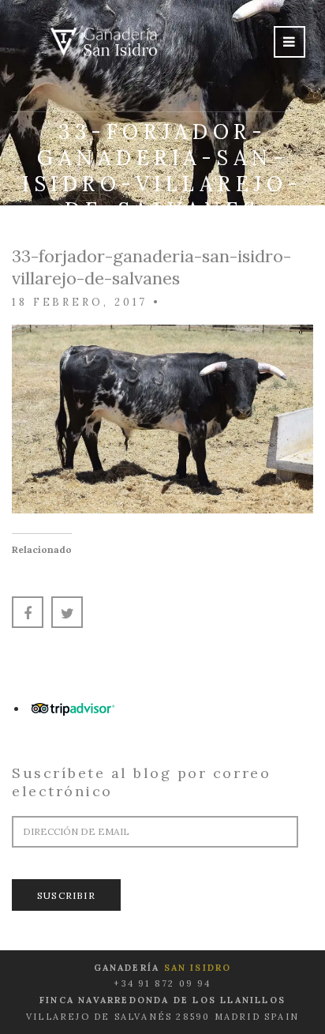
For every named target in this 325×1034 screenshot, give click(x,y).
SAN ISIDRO (198, 967)
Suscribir (66, 895)
